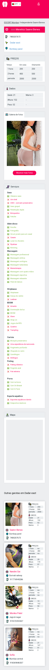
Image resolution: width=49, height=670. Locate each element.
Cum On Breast (16, 386)
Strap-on (13, 320)
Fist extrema (15, 371)
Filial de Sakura (16, 282)
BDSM (12, 313)
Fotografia (14, 231)
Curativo (13, 327)
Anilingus (14, 358)
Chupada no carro (17, 351)
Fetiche (13, 217)
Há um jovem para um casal (21, 234)
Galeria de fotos (16, 115)
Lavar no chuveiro (17, 241)
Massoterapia (15, 268)
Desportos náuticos (18, 403)
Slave (12, 316)
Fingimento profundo (18, 348)
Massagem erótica (17, 258)
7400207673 (15, 37)
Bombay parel (15, 49)
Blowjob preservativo (18, 341)
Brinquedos (14, 213)
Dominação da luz (17, 310)
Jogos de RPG (16, 323)
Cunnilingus (14, 354)
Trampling (14, 330)
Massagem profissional (19, 255)
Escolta (13, 227)
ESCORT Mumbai (11, 22)
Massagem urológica (18, 261)
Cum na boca (15, 382)
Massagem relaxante (18, 278)
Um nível (13, 199)
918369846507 (16, 663)
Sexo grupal (15, 206)
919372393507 (16, 621)
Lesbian (13, 299)
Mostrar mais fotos (24, 173)
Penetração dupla (17, 210)
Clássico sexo (15, 196)
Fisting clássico (16, 365)
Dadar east (14, 42)
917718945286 (16, 579)
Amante (13, 306)
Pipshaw (13, 244)
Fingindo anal (15, 368)
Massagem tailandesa (19, 265)
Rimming (13, 248)
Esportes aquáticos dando (20, 400)
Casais (13, 237)
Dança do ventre (16, 296)
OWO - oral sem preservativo (21, 203)
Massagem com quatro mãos (22, 272)
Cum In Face (15, 389)
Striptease (14, 292)
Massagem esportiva (18, 275)
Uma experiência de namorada (22, 344)
